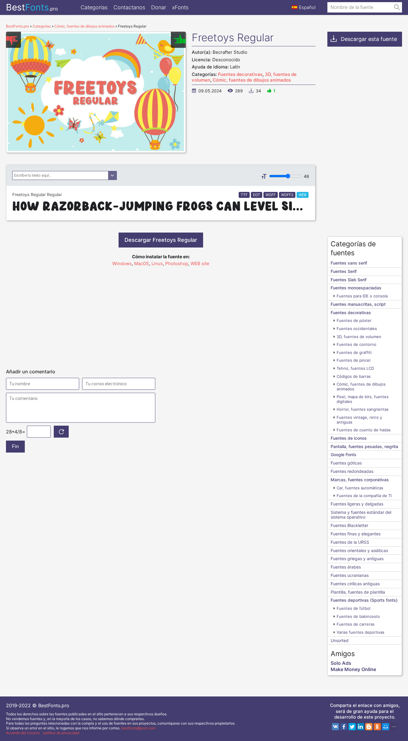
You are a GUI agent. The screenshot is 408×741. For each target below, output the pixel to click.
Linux (157, 263)
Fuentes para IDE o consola (362, 296)
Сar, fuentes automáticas (360, 487)
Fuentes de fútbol (353, 608)
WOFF (271, 194)
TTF (244, 194)
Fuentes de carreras (356, 624)
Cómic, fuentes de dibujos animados (252, 80)
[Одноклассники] (377, 726)
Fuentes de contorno (356, 344)
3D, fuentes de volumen (359, 336)
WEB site (200, 263)
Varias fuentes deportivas (360, 632)
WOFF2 (287, 194)
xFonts (180, 7)
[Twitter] (352, 726)
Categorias (94, 7)
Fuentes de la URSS (350, 542)
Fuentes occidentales (357, 328)
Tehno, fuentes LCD (355, 368)
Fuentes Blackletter (349, 525)
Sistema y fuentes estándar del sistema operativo (361, 515)
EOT (256, 194)
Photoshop (176, 263)
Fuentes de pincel (353, 360)
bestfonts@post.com (138, 728)
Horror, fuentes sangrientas (363, 409)
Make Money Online (353, 669)
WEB (302, 194)
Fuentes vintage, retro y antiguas (359, 419)
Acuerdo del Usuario (23, 733)
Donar (158, 7)
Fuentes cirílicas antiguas (355, 583)
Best (32, 7)
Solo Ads (341, 663)
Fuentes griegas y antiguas (357, 558)
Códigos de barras (354, 376)
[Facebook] (343, 726)
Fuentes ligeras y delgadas (357, 503)
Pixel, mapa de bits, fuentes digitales (363, 399)
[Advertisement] (160, 315)
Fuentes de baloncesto (358, 616)
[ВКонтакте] (335, 726)
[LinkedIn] (360, 726)
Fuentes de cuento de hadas (364, 429)
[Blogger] (368, 726)
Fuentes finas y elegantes (356, 533)
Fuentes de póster (354, 320)
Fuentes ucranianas (350, 575)
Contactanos (129, 7)
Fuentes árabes (346, 566)
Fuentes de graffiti (354, 352)
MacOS (141, 263)
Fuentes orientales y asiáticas (359, 550)
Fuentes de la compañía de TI (364, 495)
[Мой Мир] (385, 726)
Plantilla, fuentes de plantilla (358, 592)
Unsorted (340, 640)
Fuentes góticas (346, 462)
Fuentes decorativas (240, 74)
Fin (15, 446)
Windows (122, 263)
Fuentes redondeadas (352, 471)
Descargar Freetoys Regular (161, 240)
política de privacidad (61, 733)
